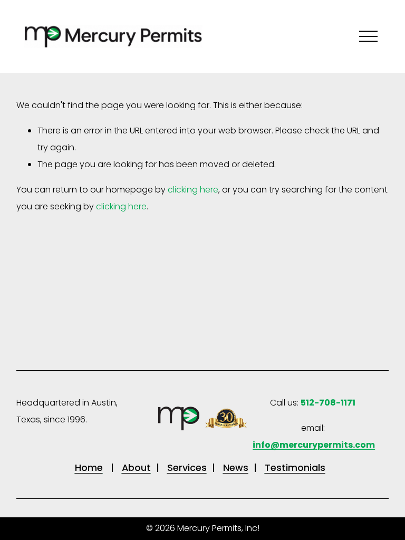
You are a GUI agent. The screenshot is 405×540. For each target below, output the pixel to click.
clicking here (193, 190)
